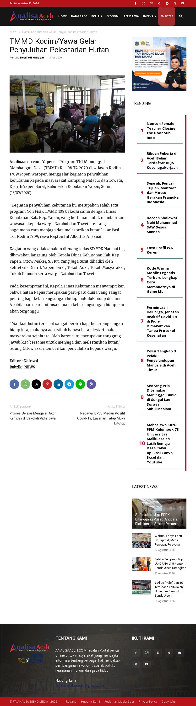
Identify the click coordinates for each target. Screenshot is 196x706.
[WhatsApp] (25, 384)
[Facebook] (135, 3)
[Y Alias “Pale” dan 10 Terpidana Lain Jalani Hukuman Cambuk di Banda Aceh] (141, 587)
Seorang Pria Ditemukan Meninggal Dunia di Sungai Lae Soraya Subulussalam (161, 397)
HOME (62, 16)
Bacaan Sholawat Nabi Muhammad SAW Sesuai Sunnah (162, 225)
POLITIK (96, 16)
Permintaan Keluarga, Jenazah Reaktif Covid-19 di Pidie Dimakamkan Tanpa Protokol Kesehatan (163, 321)
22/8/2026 (166, 16)
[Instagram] (143, 3)
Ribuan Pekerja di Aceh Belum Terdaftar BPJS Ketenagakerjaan (162, 160)
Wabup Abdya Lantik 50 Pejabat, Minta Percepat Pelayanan (169, 540)
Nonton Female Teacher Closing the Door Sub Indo (161, 130)
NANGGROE (79, 16)
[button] (180, 16)
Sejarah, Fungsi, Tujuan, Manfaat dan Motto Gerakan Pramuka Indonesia (163, 192)
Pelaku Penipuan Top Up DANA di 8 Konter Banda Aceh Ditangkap (170, 563)
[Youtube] (182, 3)
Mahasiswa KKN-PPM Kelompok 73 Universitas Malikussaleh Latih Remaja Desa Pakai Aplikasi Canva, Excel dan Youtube (163, 443)
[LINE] (80, 384)
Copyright (168, 702)
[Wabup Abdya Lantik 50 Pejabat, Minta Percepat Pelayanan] (141, 540)
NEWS (13, 32)
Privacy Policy (148, 702)
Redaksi (71, 702)
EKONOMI (113, 16)
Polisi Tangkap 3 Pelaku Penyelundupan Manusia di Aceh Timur (161, 360)
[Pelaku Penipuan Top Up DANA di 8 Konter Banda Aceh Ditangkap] (141, 564)
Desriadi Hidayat (32, 57)
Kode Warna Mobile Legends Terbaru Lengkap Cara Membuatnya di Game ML (162, 280)
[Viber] (91, 384)
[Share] (159, 3)
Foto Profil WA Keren (160, 250)
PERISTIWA (131, 16)
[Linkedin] (58, 384)
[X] (175, 3)
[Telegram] (167, 3)
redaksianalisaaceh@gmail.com (79, 685)
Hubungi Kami (90, 702)
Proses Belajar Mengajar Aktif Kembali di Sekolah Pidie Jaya (33, 415)
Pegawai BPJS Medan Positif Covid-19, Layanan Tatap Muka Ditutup (101, 418)
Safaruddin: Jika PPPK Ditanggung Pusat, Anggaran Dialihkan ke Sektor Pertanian (157, 519)
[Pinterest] (151, 3)
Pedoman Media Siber (119, 702)
